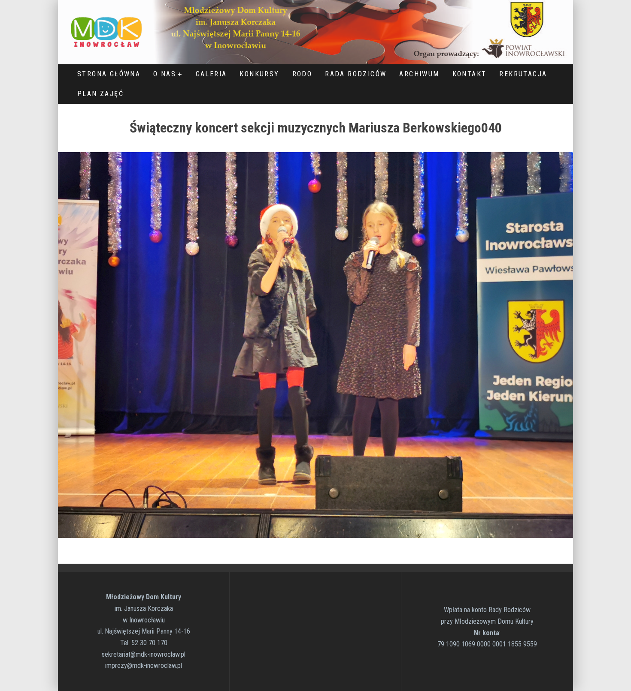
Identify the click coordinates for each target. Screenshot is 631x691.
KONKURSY (259, 74)
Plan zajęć (100, 94)
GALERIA (211, 74)
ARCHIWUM (419, 74)
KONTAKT (469, 74)
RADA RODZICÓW (355, 74)
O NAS (164, 74)
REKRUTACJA (523, 74)
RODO (302, 74)
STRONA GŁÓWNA (108, 74)
